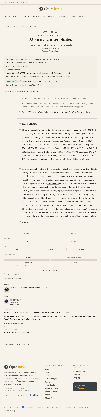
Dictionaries (49, 16)
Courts (25, 16)
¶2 (20, 103)
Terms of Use (83, 407)
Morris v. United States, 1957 (53, 148)
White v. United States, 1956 (64, 144)
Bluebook (82, 249)
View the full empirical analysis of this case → (22, 91)
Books (62, 16)
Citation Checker (51, 398)
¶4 (20, 123)
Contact (41, 407)
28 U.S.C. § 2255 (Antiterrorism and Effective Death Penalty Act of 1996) (41, 73)
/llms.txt (76, 375)
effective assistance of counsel (16, 332)
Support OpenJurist (81, 386)
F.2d (26, 26)
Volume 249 (18, 26)
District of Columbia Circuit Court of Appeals (50, 45)
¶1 (20, 98)
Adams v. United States (23, 77)
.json (16, 344)
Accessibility (28, 407)
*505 (14, 103)
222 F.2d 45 (45, 144)
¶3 (20, 112)
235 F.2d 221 (32, 148)
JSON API (77, 378)
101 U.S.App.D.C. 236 (81, 151)
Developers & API (80, 371)
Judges (35, 16)
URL (17, 249)
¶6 (20, 168)
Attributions (70, 407)
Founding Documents (53, 392)
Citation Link (49, 249)
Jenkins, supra (56, 190)
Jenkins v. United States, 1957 (48, 155)
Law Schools (50, 385)
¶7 (20, 222)
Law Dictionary (50, 376)
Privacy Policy (9, 411)
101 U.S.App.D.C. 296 (77, 148)
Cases (7, 16)
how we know (52, 81)
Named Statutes (51, 388)
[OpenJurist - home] (50, 8)
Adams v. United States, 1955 (77, 140)
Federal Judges (51, 379)
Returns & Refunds (54, 407)
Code (15, 16)
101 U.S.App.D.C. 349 (73, 155)
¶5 (20, 130)
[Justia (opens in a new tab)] (33, 395)
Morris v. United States (61, 77)
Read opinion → (15, 304)
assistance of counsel (56, 183)
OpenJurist (8, 26)
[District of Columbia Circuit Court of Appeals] (6, 301)
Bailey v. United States (54, 151)
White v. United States (42, 77)
